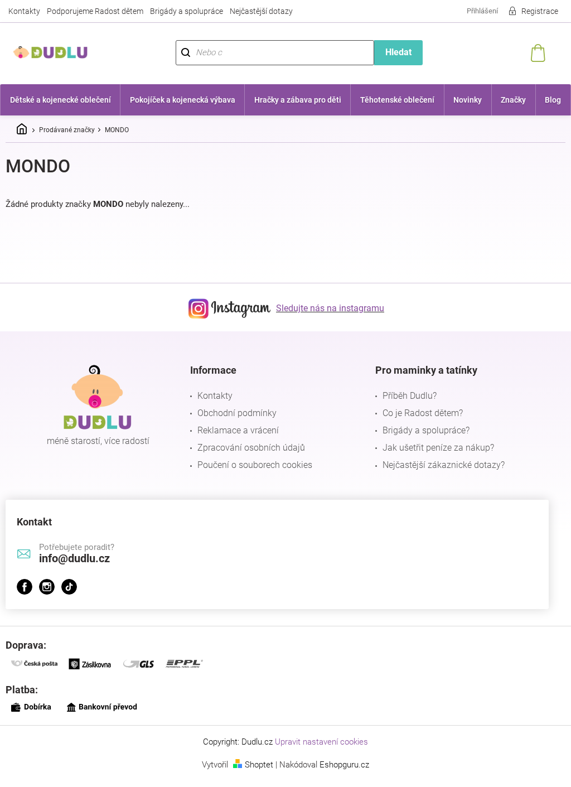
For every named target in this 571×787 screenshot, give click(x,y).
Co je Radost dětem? (417, 413)
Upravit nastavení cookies (317, 742)
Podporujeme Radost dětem (95, 11)
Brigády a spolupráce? (420, 430)
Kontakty (24, 11)
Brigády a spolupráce (186, 11)
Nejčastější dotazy (261, 11)
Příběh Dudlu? (404, 395)
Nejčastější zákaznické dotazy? (438, 465)
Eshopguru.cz (340, 765)
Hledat (392, 52)
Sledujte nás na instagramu (326, 308)
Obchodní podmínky (234, 413)
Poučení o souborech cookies (252, 465)
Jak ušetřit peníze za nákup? (432, 447)
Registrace (531, 11)
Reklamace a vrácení (235, 430)
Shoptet (255, 765)
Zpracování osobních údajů (248, 447)
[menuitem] (60, 99)
